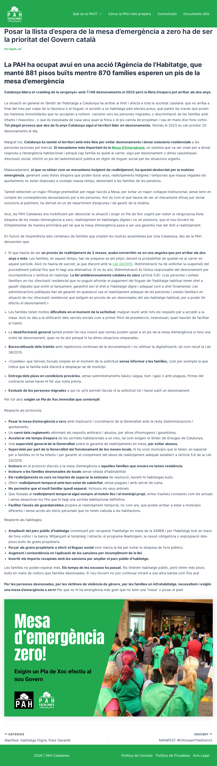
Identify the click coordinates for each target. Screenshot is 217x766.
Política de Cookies (137, 755)
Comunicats (167, 14)
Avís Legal (201, 755)
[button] (99, 14)
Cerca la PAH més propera (129, 14)
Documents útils (196, 14)
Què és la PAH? (85, 14)
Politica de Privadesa (173, 755)
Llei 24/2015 (122, 264)
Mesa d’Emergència (128, 147)
